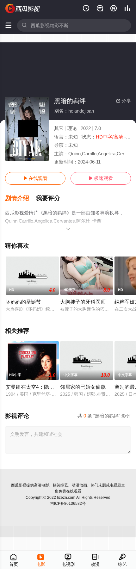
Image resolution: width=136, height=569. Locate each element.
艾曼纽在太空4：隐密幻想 (35, 387)
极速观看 (101, 178)
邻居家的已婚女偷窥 (83, 387)
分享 (123, 100)
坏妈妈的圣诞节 (23, 302)
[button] (20, 198)
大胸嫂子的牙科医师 (83, 302)
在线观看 (35, 178)
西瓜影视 (18, 485)
